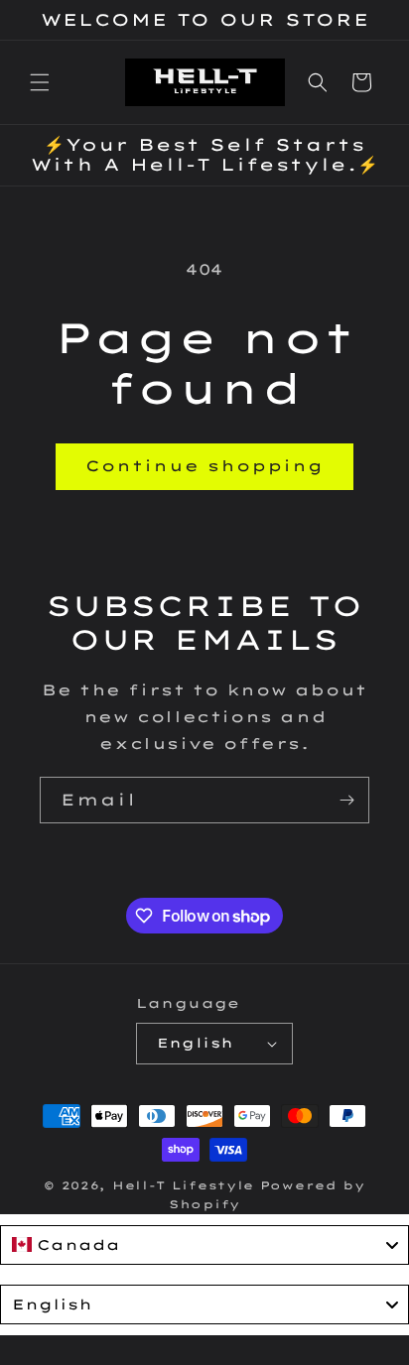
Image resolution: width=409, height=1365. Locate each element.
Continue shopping (204, 465)
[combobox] (204, 1245)
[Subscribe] (346, 800)
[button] (40, 82)
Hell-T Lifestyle (183, 1185)
